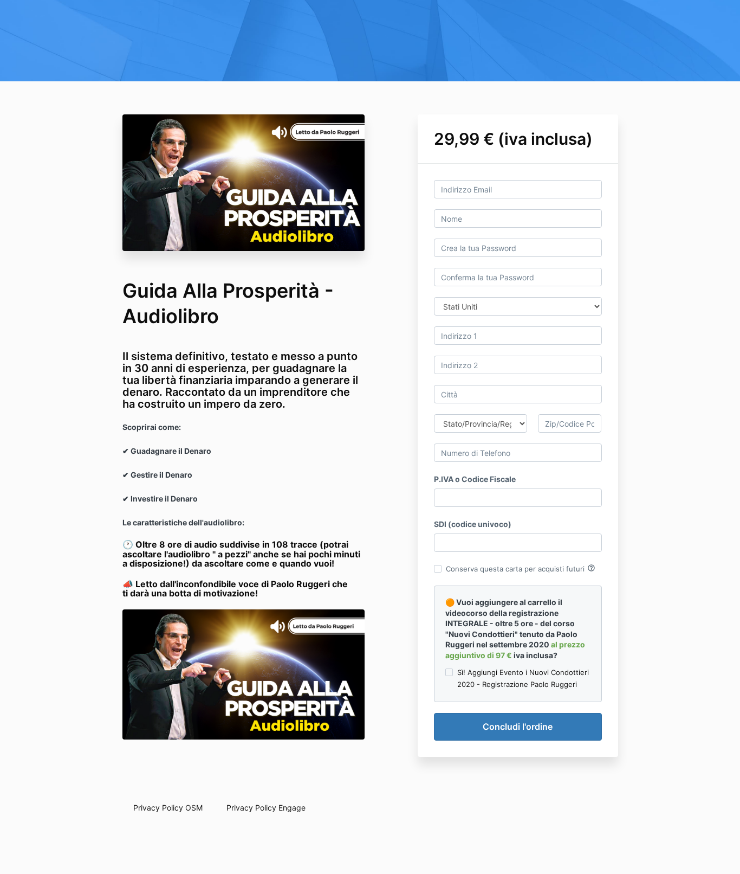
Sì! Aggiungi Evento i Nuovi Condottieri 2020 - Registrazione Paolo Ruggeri (523, 678)
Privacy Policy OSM (168, 807)
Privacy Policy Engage (266, 807)
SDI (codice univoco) (472, 524)
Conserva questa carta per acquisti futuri (520, 568)
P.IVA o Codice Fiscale (475, 479)
